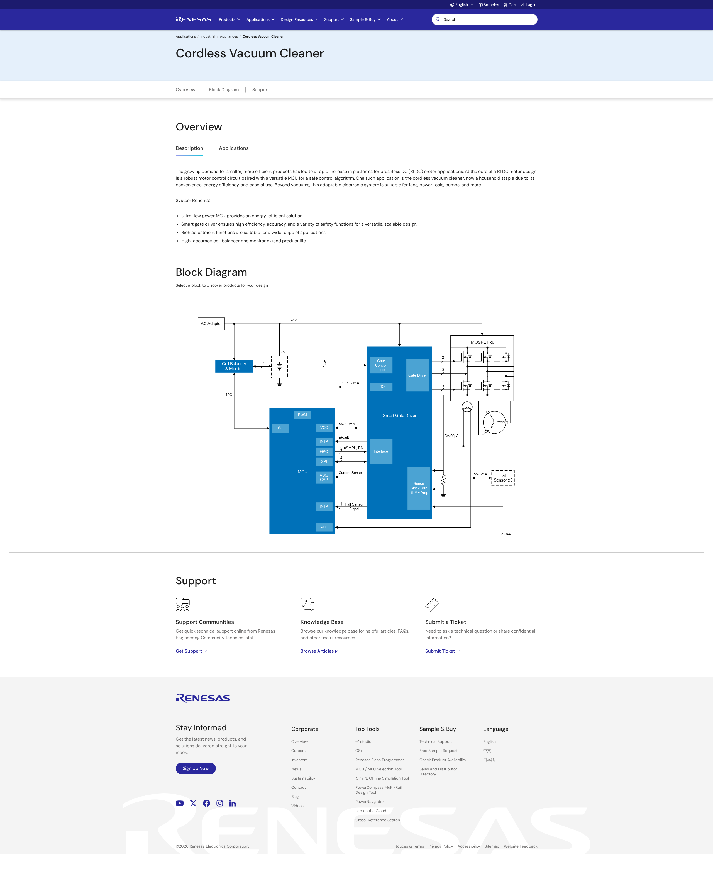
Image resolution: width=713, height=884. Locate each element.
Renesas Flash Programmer (379, 759)
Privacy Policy (440, 846)
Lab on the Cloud (370, 810)
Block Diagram (224, 89)
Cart (512, 5)
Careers (298, 750)
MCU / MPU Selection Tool (378, 768)
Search (485, 19)
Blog (295, 796)
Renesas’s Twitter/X (193, 803)
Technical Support (435, 741)
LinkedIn (232, 803)
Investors (299, 759)
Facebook (206, 803)
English (489, 741)
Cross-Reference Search (377, 819)
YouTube (180, 803)
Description (189, 148)
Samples (491, 5)
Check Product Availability (442, 759)
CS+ (359, 750)
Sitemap (492, 846)
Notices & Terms (409, 846)
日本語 (489, 759)
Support (260, 89)
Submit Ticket (440, 651)
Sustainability (303, 778)
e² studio (363, 741)
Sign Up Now (196, 768)
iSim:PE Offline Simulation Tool (382, 778)
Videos (297, 805)
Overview (186, 89)
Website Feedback (521, 846)
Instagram (219, 803)
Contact (298, 787)
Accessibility (469, 846)
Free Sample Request (438, 750)
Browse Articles (317, 651)
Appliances (229, 36)
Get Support (189, 651)
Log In (531, 4)
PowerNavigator (369, 801)
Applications (186, 36)
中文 (487, 750)
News (296, 768)
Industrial (208, 36)
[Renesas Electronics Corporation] (193, 19)
